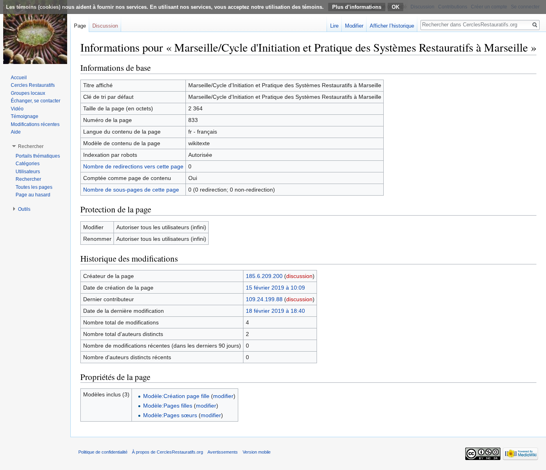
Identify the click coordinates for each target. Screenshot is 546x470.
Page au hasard (33, 195)
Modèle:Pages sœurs (170, 415)
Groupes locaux (28, 93)
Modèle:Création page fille (176, 396)
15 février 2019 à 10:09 (275, 287)
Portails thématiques (38, 156)
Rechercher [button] (31, 146)
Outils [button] (24, 209)
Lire (334, 26)
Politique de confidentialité (103, 452)
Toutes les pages (34, 187)
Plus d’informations (356, 7)
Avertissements (222, 452)
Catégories (28, 163)
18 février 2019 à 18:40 (275, 311)
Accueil (19, 77)
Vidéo (17, 109)
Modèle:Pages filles (167, 405)
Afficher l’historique (392, 26)
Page (80, 26)
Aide (16, 132)
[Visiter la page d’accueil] (35, 32)
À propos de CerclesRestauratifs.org (167, 452)
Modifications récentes (35, 124)
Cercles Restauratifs (33, 85)
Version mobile (257, 452)
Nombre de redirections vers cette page (133, 166)
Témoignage (24, 116)
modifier (223, 396)
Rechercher (28, 179)
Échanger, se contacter (35, 101)
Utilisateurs (28, 171)
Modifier (354, 26)
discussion (299, 276)
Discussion (105, 26)
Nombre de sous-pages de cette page (131, 189)
